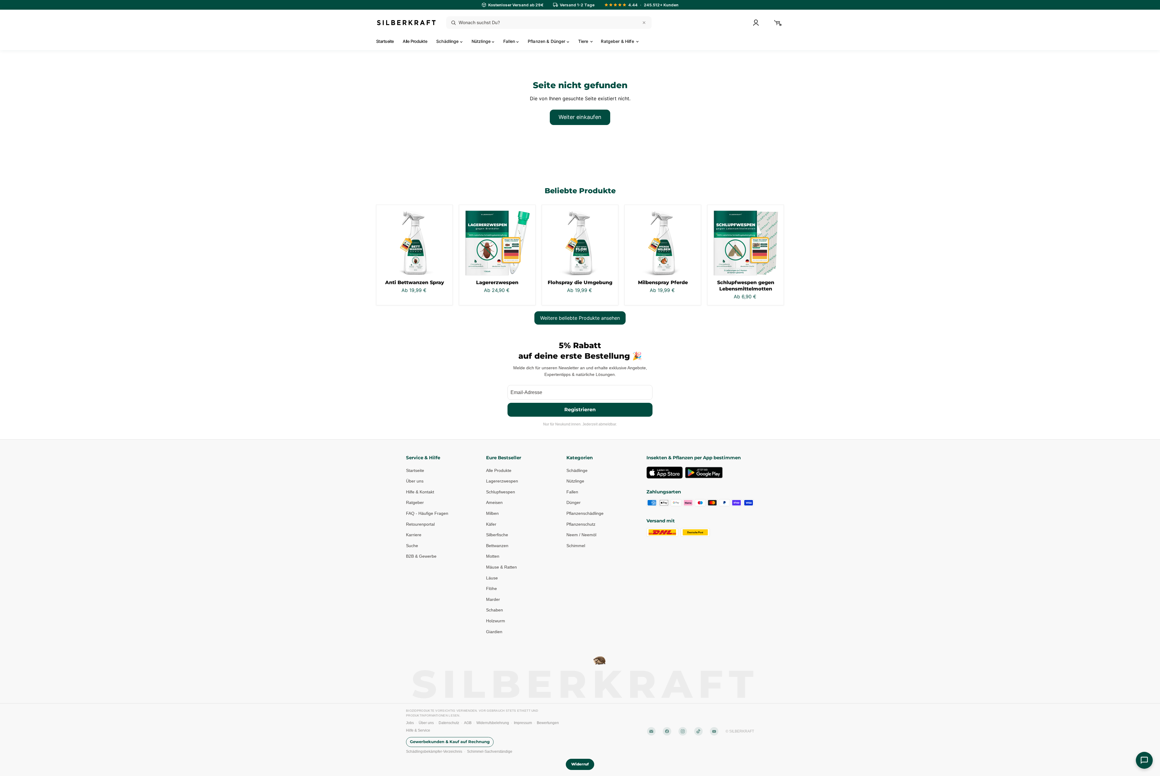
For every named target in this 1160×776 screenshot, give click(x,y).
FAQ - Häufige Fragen (427, 513)
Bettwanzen (497, 545)
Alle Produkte (415, 41)
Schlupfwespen (500, 491)
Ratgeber (415, 502)
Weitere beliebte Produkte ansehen (580, 318)
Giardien (494, 631)
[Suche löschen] (644, 22)
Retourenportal (420, 524)
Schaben (494, 610)
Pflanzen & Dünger (547, 41)
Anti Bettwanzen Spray (414, 282)
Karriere (413, 534)
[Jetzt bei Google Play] (704, 472)
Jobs (410, 723)
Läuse (492, 578)
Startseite (385, 41)
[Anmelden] (755, 22)
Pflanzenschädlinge (585, 513)
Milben (492, 513)
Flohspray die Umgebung (580, 282)
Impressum (523, 723)
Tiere (584, 41)
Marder (493, 599)
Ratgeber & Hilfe (618, 41)
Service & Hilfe (423, 457)
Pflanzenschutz (580, 524)
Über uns (415, 481)
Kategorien (579, 457)
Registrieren (580, 409)
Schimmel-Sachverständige (489, 751)
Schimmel (575, 545)
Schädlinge (448, 41)
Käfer (491, 524)
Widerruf (580, 764)
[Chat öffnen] (1144, 760)
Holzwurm (495, 620)
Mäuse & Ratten (501, 567)
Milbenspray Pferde (663, 282)
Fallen (509, 41)
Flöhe (491, 588)
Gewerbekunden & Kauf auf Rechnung (450, 741)
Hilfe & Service (418, 730)
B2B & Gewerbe (421, 556)
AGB (468, 723)
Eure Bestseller (503, 457)
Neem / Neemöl (581, 534)
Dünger (573, 502)
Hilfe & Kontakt (420, 491)
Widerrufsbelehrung (492, 723)
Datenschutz (449, 723)
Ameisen (494, 502)
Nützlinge (482, 41)
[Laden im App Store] (664, 473)
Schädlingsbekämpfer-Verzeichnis (434, 751)
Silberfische (497, 534)
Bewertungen (548, 723)
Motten (492, 556)
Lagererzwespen (497, 282)
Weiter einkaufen (580, 117)
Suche (412, 545)
